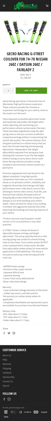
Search (6, 385)
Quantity (6, 85)
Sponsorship (8, 377)
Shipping (7, 368)
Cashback (7, 372)
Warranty (7, 364)
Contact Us (8, 381)
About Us (7, 355)
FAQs (5, 359)
